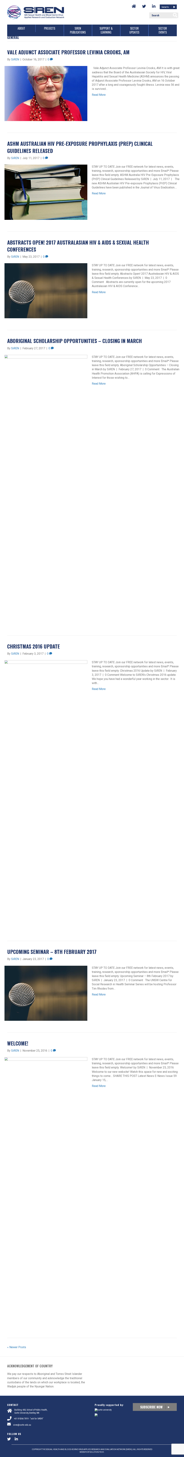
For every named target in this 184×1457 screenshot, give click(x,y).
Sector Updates (134, 30)
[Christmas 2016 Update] (45, 794)
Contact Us (165, 6)
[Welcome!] (45, 1191)
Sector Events (162, 30)
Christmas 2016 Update (33, 646)
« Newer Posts (16, 1347)
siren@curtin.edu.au (22, 1425)
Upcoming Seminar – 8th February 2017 (51, 951)
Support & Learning (106, 30)
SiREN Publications (78, 30)
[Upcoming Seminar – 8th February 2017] (45, 993)
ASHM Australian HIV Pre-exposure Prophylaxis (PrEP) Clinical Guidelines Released (80, 147)
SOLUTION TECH (97, 1452)
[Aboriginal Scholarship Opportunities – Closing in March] (45, 489)
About (21, 28)
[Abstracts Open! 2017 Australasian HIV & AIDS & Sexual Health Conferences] (45, 290)
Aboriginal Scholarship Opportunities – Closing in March (74, 340)
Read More (99, 94)
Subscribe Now (152, 1407)
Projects (49, 28)
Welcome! (17, 1043)
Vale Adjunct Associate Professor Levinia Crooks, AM (68, 52)
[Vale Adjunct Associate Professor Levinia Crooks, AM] (45, 93)
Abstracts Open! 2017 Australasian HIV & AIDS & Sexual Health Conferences (78, 246)
